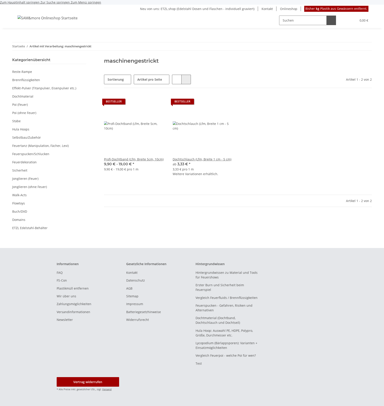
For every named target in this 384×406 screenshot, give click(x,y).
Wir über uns (66, 296)
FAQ (60, 272)
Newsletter (65, 320)
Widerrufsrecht (137, 320)
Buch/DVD (19, 211)
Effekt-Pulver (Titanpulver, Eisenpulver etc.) (44, 88)
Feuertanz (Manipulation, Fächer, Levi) (40, 146)
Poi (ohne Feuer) (24, 113)
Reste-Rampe (22, 72)
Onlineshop (288, 9)
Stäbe (16, 121)
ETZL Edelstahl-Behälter (30, 228)
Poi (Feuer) (20, 104)
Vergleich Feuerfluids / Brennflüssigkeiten (227, 298)
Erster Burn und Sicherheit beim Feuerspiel (220, 287)
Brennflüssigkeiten (26, 80)
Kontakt (267, 9)
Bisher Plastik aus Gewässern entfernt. (336, 8)
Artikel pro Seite (149, 79)
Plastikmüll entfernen (73, 288)
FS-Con (62, 280)
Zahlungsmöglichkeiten (74, 304)
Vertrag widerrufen (87, 382)
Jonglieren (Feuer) (25, 178)
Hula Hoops (20, 129)
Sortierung (116, 79)
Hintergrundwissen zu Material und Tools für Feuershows (227, 274)
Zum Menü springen (86, 2)
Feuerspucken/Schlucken (30, 154)
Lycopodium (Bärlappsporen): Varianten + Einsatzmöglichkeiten (226, 345)
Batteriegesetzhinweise (143, 312)
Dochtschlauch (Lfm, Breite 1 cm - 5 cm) (202, 159)
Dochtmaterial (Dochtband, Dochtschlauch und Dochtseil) (218, 320)
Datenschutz (135, 280)
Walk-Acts (19, 195)
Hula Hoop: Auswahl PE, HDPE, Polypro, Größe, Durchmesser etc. (224, 332)
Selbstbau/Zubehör (26, 137)
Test (199, 363)
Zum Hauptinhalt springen (20, 2)
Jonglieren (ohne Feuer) (29, 187)
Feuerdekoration (24, 162)
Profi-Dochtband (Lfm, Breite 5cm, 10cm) (134, 159)
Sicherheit (19, 170)
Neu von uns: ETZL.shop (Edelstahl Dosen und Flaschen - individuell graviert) (197, 9)
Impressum (134, 304)
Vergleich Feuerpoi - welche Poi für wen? (226, 355)
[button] (344, 20)
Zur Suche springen (55, 2)
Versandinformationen (73, 312)
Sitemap (132, 296)
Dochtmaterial (22, 96)
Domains (18, 220)
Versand (107, 389)
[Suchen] (331, 20)
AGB (129, 288)
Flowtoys (18, 203)
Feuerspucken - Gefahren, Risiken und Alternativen (224, 307)
